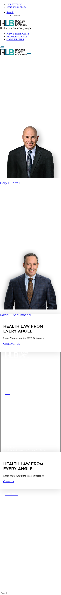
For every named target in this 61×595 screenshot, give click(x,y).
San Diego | (11, 538)
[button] (30, 176)
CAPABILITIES (15, 39)
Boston (9, 427)
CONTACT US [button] (11, 343)
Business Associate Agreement (21, 444)
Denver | (18, 535)
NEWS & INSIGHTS (18, 33)
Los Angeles (34, 427)
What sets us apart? (16, 7)
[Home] (30, 23)
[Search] (15, 593)
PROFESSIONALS (17, 36)
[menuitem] (34, 4)
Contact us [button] (8, 481)
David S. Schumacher (15, 314)
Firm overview (14, 4)
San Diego (10, 433)
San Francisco (27, 433)
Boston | (9, 535)
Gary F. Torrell (10, 183)
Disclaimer (10, 447)
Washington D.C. (14, 438)
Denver (20, 427)
